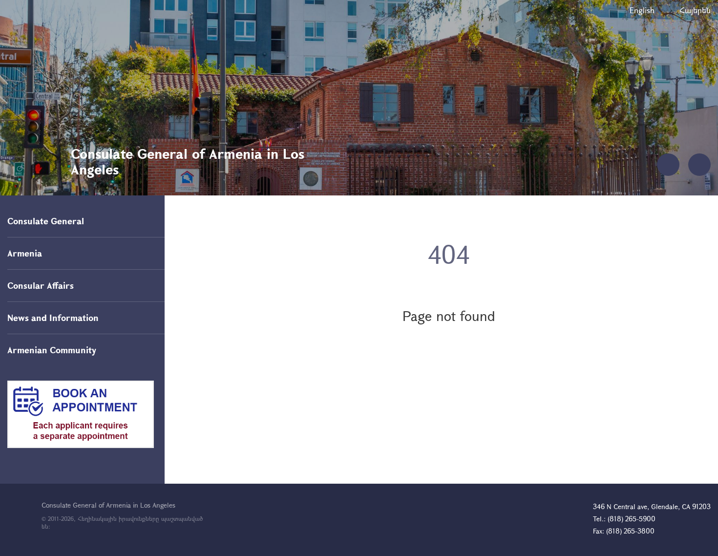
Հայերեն (695, 10)
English (642, 10)
